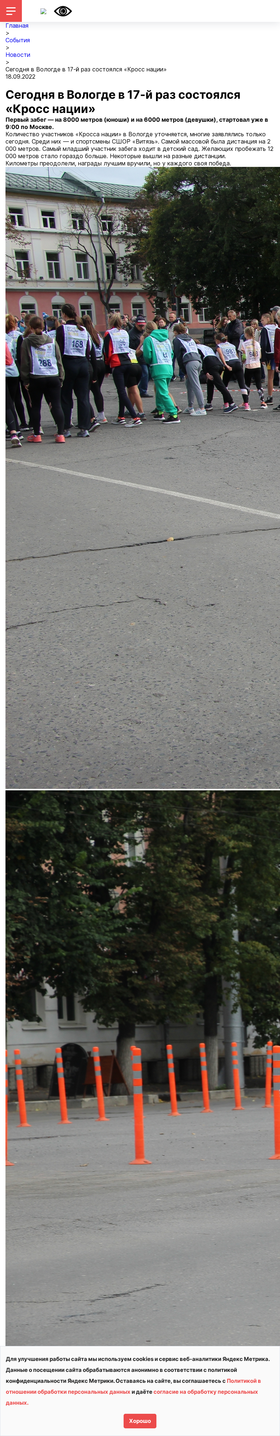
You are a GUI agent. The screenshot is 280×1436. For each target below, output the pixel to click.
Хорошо (140, 1420)
